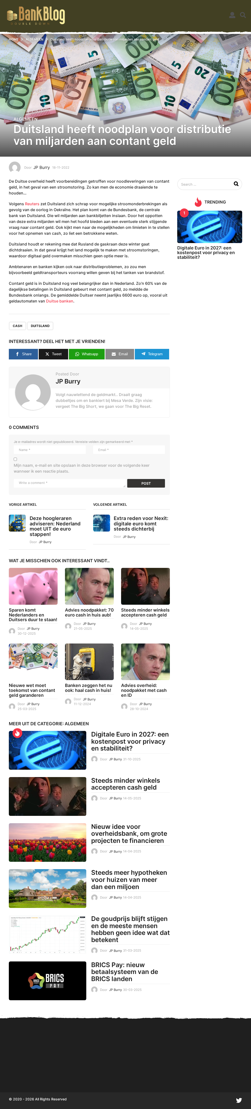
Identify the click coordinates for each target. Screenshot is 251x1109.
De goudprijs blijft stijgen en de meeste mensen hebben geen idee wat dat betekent (130, 929)
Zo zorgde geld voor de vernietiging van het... (180, 1074)
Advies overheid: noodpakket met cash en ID (144, 690)
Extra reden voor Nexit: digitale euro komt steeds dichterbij (141, 523)
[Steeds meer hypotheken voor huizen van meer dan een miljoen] (47, 888)
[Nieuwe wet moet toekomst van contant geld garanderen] (33, 661)
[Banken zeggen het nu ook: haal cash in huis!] (89, 661)
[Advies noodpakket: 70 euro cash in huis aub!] (89, 586)
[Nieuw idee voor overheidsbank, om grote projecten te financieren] (47, 842)
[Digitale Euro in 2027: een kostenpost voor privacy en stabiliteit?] (47, 750)
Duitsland (40, 326)
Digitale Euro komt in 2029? (33, 1074)
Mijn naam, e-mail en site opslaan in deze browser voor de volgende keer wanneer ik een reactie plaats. (82, 468)
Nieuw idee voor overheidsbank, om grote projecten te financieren (129, 833)
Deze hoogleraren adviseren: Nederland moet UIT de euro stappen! (55, 526)
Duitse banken (59, 301)
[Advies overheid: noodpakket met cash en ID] (145, 661)
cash (17, 326)
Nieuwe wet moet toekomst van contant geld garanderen (32, 690)
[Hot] (17, 733)
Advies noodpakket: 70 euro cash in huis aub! (89, 612)
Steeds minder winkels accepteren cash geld (145, 612)
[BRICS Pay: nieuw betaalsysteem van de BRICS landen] (47, 980)
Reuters (32, 203)
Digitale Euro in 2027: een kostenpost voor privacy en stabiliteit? (130, 741)
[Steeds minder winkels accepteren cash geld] (145, 586)
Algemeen (25, 119)
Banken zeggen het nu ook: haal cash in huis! (88, 688)
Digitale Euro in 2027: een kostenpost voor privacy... (131, 1074)
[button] (232, 15)
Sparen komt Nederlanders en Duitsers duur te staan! (33, 614)
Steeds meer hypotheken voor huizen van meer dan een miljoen (129, 879)
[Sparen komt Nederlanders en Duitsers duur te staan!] (33, 586)
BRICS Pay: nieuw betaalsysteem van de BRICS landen (124, 972)
